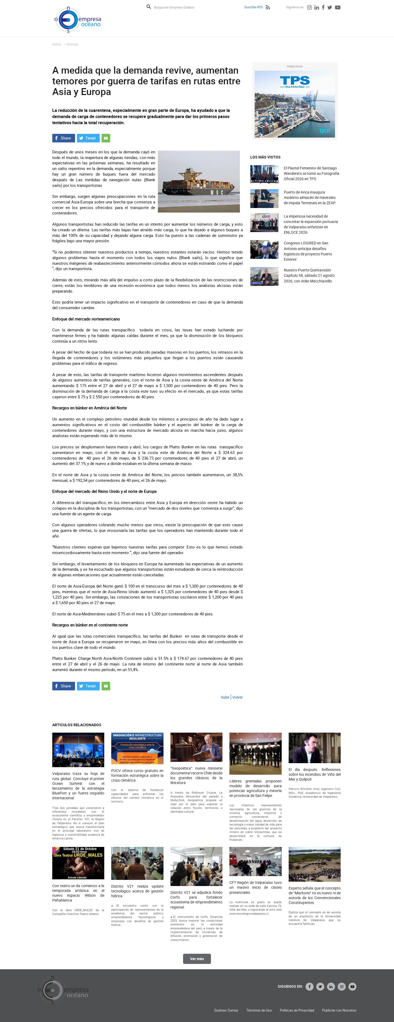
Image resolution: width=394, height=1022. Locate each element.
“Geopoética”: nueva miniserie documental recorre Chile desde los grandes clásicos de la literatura (196, 775)
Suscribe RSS (253, 7)
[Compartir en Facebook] (63, 137)
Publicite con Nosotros (339, 1010)
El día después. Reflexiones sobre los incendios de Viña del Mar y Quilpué (315, 774)
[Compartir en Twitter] (88, 137)
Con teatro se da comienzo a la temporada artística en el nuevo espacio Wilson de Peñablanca (78, 893)
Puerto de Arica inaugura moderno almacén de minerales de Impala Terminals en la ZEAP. (310, 197)
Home (56, 44)
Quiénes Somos (226, 1010)
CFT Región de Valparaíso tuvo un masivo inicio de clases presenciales (255, 887)
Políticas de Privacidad (297, 1010)
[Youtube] (337, 8)
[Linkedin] (316, 8)
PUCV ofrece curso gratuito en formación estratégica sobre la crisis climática (137, 775)
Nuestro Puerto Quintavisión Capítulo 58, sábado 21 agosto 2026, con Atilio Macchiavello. (309, 275)
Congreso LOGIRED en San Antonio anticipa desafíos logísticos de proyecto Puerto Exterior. (308, 251)
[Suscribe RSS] (268, 8)
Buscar (149, 7)
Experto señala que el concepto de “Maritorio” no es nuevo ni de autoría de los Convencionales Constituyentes (315, 895)
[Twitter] (329, 8)
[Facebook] (323, 8)
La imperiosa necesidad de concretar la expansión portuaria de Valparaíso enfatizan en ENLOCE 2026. (311, 224)
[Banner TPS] (295, 104)
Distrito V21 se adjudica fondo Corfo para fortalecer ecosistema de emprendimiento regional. (196, 900)
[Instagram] (309, 8)
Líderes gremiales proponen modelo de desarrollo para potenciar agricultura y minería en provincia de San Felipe (255, 788)
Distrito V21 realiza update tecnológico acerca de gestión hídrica (137, 891)
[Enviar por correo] (106, 137)
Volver (237, 697)
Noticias (72, 44)
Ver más (197, 958)
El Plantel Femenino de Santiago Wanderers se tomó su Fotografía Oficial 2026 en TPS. (311, 173)
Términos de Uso (259, 1010)
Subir (225, 697)
